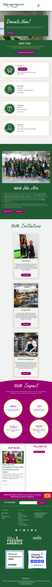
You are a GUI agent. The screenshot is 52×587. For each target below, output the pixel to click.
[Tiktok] (36, 530)
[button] (38, 5)
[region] (26, 25)
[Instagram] (28, 530)
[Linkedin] (32, 530)
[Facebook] (16, 530)
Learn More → (21, 74)
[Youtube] (24, 530)
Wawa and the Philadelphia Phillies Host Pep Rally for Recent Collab (12, 468)
